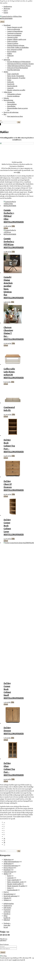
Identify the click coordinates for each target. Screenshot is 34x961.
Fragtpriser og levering (7, 911)
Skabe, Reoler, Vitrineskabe (15, 76)
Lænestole (10, 88)
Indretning (7, 60)
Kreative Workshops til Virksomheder (19, 62)
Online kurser (8, 92)
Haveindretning (8, 100)
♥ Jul (5, 892)
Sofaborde (10, 82)
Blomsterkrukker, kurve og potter (17, 108)
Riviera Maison (8, 868)
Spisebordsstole (12, 86)
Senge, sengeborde (13, 74)
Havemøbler (11, 102)
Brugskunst (7, 25)
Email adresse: (4, 945)
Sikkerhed (7, 920)
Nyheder (6, 98)
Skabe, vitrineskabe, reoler (15, 882)
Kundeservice (8, 7)
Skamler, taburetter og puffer (16, 90)
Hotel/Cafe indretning (10, 896)
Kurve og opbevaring (13, 29)
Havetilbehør (11, 106)
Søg (19, 851)
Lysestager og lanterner (14, 33)
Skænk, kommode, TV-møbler (16, 78)
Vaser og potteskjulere (14, 35)
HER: (18, 172)
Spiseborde (10, 84)
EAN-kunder (7, 908)
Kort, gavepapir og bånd (14, 50)
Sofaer (9, 80)
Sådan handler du (7, 917)
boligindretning (8, 872)
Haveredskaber (12, 104)
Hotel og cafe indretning (11, 112)
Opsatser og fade (12, 37)
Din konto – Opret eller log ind (7, 925)
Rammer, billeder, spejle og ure (16, 39)
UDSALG (6, 900)
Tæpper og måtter (12, 43)
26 (4, 838)
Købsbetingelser (9, 904)
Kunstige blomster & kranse (15, 45)
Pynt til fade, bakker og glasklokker (18, 48)
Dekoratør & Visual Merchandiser (17, 68)
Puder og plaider (12, 41)
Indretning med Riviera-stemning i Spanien (20, 64)
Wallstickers (7, 860)
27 (4, 840)
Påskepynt (10, 56)
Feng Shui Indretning (13, 70)
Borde (9, 876)
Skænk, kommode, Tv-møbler (16, 886)
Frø (8, 110)
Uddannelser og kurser (14, 94)
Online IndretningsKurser (11, 862)
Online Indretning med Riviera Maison (19, 66)
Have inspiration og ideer (15, 116)
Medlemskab (8, 864)
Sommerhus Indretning (11, 866)
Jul (8, 58)
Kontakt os (7, 914)
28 (4, 842)
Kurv (6, 11)
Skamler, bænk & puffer (14, 884)
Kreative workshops (13, 96)
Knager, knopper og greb (14, 27)
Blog (5, 114)
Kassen (6, 13)
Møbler (6, 72)
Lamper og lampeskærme (15, 31)
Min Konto (7, 9)
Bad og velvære (11, 52)
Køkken (9, 54)
